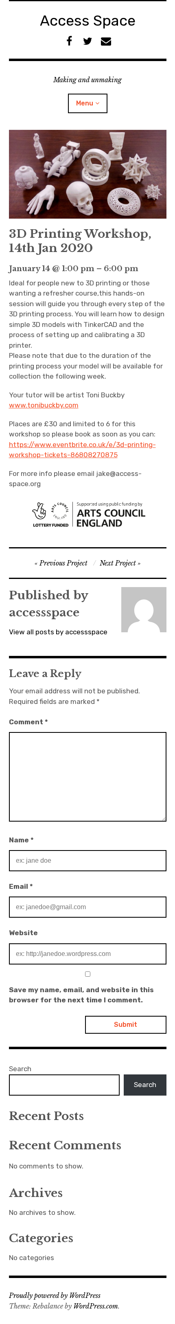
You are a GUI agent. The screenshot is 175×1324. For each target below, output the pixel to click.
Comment (28, 722)
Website (23, 933)
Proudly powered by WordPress (55, 1295)
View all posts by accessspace (58, 632)
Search (20, 1069)
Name (21, 840)
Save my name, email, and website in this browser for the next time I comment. (81, 995)
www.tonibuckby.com (44, 405)
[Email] (106, 41)
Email (21, 886)
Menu (84, 103)
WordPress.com (95, 1306)
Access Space (88, 20)
